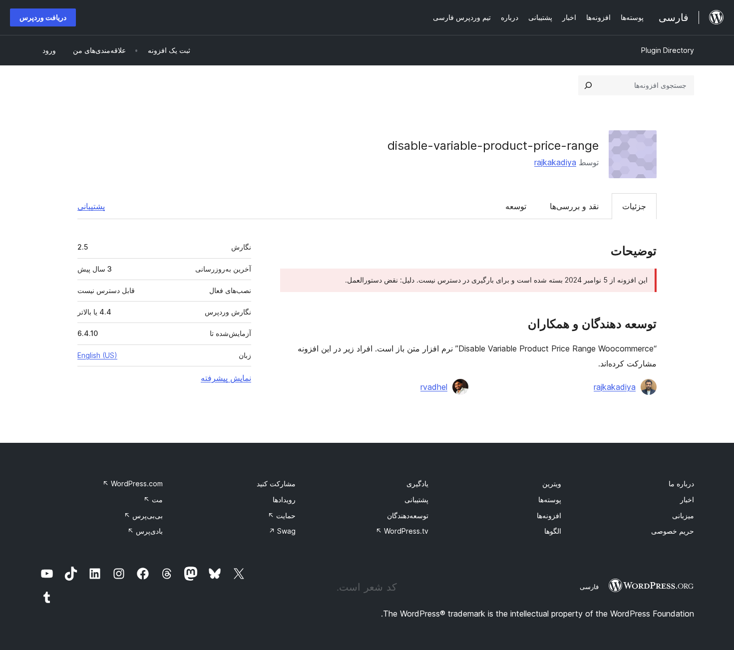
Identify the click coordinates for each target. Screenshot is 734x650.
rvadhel (433, 387)
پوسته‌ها (549, 499)
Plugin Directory (667, 50)
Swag (282, 531)
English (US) (97, 355)
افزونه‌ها (549, 515)
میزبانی (683, 515)
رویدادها (284, 499)
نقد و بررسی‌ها (574, 206)
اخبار (687, 499)
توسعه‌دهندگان (407, 515)
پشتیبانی (91, 206)
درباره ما (681, 483)
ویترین (551, 483)
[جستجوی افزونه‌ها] (588, 85)
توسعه (515, 206)
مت (153, 499)
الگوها (552, 531)
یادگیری (417, 483)
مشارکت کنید (276, 483)
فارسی (589, 587)
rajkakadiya (555, 162)
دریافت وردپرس (42, 17)
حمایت (282, 515)
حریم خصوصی (672, 531)
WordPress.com (132, 483)
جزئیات (634, 206)
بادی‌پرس (145, 531)
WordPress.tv (401, 531)
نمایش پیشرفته (226, 378)
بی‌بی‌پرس (143, 515)
